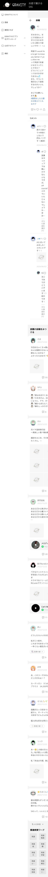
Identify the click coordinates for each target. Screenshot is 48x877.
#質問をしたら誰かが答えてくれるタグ (38, 101)
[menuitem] (14, 15)
